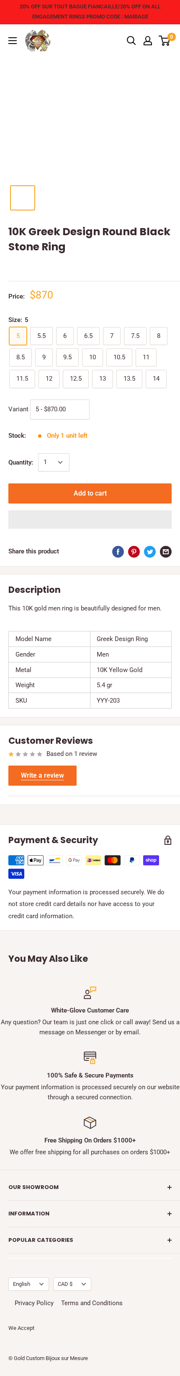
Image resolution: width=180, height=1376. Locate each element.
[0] (164, 41)
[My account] (148, 40)
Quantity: (20, 462)
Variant (18, 409)
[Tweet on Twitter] (150, 551)
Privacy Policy (34, 1303)
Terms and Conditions (92, 1303)
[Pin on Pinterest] (134, 551)
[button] (90, 519)
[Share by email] (166, 551)
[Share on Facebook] (118, 551)
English (21, 1284)
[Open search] (131, 40)
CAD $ (65, 1284)
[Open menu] (12, 40)
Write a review (42, 775)
